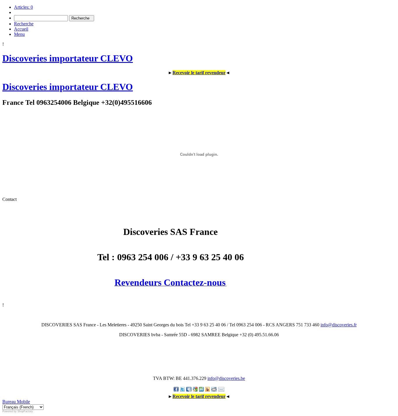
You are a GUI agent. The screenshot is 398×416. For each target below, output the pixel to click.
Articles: (23, 7)
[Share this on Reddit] (214, 389)
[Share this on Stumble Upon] (201, 389)
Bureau (9, 401)
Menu (19, 34)
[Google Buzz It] (195, 389)
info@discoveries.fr (338, 324)
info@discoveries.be (226, 378)
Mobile (23, 401)
